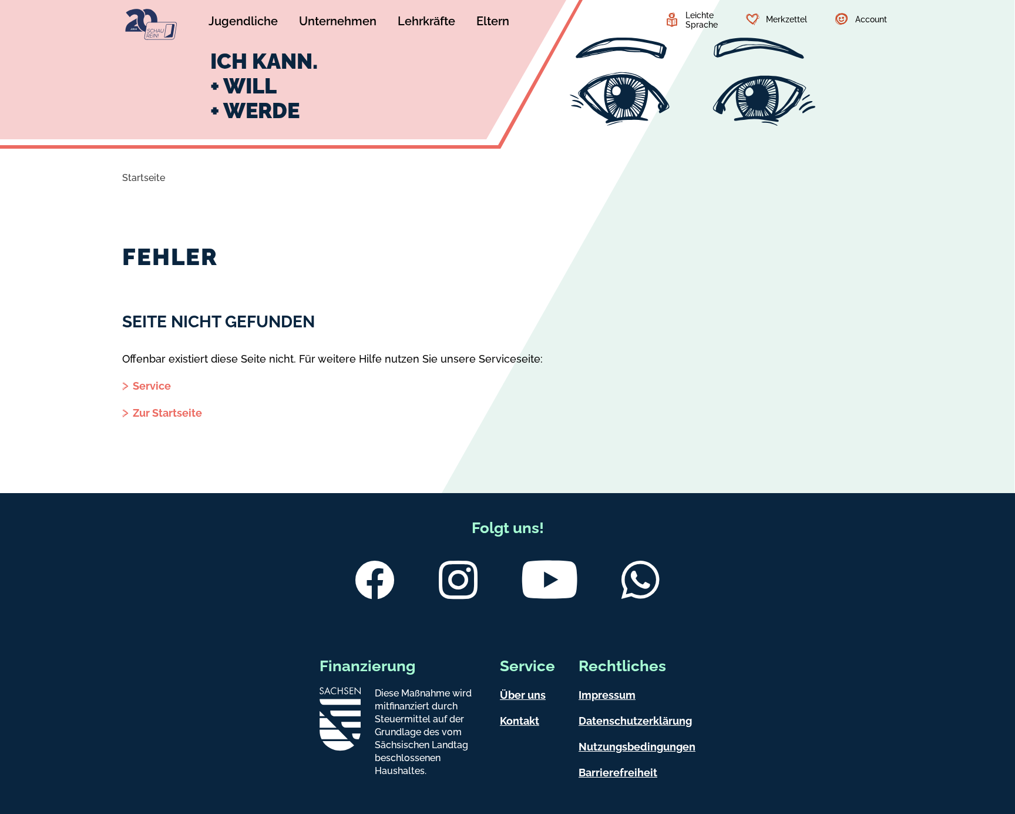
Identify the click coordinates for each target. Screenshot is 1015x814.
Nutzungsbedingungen (637, 747)
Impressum (607, 695)
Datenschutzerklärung (635, 721)
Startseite (143, 177)
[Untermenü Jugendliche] (243, 23)
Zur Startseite (167, 413)
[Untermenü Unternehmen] (338, 23)
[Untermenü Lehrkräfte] (426, 23)
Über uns (523, 695)
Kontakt (519, 721)
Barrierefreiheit (618, 772)
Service (152, 386)
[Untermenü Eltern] (492, 23)
